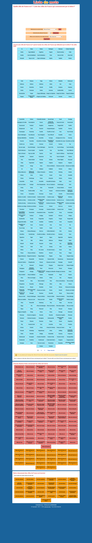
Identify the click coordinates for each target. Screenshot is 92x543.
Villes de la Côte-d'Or (40, 388)
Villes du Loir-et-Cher (40, 434)
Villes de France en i (40, 455)
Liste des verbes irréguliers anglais (73, 496)
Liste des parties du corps (51, 492)
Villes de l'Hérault (19, 383)
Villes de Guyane (30, 371)
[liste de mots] (46, 2)
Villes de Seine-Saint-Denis (30, 417)
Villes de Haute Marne (72, 371)
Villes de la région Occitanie (30, 405)
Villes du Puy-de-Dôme (62, 438)
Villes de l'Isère (62, 383)
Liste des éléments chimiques (30, 484)
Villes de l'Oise (73, 383)
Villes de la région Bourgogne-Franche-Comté (62, 396)
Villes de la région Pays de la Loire (41, 405)
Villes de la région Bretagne (72, 396)
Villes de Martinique (62, 408)
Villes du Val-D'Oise (51, 442)
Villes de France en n (30, 459)
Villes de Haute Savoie (19, 375)
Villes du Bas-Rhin (62, 425)
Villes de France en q (62, 459)
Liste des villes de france (46, 500)
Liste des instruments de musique (30, 487)
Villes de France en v (51, 463)
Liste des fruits (19, 487)
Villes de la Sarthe (73, 404)
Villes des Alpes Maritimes (51, 417)
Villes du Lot (62, 434)
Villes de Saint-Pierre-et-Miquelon (41, 413)
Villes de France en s (19, 463)
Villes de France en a (19, 451)
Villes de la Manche (62, 392)
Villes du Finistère (51, 429)
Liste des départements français (73, 479)
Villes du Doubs (40, 429)
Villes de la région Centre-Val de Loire (19, 400)
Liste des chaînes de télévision (51, 479)
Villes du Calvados (73, 425)
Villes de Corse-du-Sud (62, 367)
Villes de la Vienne (30, 408)
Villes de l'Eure (62, 379)
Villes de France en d (51, 451)
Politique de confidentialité (50, 504)
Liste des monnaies (19, 492)
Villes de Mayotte (72, 408)
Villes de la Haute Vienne (40, 392)
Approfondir (46, 39)
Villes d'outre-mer (19, 367)
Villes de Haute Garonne (51, 371)
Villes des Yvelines (51, 425)
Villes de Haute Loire (62, 371)
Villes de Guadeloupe (19, 371)
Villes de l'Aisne (40, 375)
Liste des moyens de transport (30, 492)
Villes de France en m (19, 459)
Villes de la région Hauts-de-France (51, 400)
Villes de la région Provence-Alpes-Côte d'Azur (51, 404)
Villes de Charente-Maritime (41, 367)
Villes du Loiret (51, 434)
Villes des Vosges (40, 425)
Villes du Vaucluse (46, 446)
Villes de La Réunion (62, 404)
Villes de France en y (41, 468)
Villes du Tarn (19, 442)
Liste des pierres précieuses (72, 492)
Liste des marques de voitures (62, 488)
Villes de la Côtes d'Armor (51, 388)
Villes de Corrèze (51, 367)
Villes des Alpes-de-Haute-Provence (62, 417)
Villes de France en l (72, 455)
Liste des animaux (19, 479)
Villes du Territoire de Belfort (41, 442)
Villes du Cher (30, 429)
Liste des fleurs (62, 483)
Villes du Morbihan (30, 438)
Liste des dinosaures (19, 484)
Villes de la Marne (72, 392)
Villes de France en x (73, 463)
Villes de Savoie (62, 413)
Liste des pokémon (19, 496)
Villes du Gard (62, 429)
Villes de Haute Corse (40, 371)
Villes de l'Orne (19, 388)
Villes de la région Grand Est (41, 400)
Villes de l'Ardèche (62, 375)
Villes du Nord (41, 438)
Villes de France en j (51, 455)
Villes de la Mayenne (19, 396)
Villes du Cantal (19, 429)
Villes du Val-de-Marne (62, 442)
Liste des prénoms (30, 496)
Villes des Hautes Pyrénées (40, 421)
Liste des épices (40, 483)
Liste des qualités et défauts (40, 496)
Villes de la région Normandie (72, 400)
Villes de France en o (41, 459)
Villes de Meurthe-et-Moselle (19, 413)
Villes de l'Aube (19, 379)
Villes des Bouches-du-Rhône (19, 421)
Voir (60, 29)
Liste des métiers (72, 487)
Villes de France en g (19, 455)
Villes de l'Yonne (30, 388)
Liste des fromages (72, 483)
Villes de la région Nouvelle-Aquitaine (19, 405)
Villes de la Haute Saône (30, 392)
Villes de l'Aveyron (41, 379)
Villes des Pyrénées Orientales (30, 426)
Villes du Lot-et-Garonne (72, 434)
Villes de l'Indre (40, 383)
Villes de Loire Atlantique (41, 409)
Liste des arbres (30, 479)
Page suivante (51, 350)
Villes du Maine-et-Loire (19, 438)
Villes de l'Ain (30, 375)
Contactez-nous (39, 504)
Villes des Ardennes (72, 417)
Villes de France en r (72, 459)
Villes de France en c (41, 451)
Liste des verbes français (61, 496)
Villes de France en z (51, 468)
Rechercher (55, 33)
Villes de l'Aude (30, 379)
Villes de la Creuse (62, 388)
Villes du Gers (73, 429)
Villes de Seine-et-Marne (19, 417)
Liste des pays (62, 492)
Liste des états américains (51, 484)
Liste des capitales (41, 479)
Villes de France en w (62, 463)
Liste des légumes (41, 487)
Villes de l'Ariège (72, 375)
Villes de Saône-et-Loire (51, 413)
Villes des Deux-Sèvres (30, 421)
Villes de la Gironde (19, 392)
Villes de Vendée (40, 417)
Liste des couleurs (62, 479)
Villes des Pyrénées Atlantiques (19, 426)
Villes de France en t (30, 463)
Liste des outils (40, 492)
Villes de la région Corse (30, 400)
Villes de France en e (62, 451)
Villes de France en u (41, 463)
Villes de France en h (30, 455)
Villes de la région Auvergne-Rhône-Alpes (51, 396)
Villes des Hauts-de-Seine (62, 421)
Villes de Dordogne (73, 367)
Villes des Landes (72, 421)
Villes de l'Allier (51, 375)
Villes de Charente (30, 367)
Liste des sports (51, 496)
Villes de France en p (51, 459)
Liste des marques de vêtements (51, 488)
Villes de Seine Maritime (72, 413)
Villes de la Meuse (30, 396)
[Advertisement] (46, 17)
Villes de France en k (62, 455)
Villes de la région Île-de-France (62, 400)
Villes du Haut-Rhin (19, 434)
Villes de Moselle (30, 413)
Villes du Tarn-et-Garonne (30, 442)
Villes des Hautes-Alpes (51, 421)
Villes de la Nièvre (41, 396)
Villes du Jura (30, 434)
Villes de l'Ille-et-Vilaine (30, 384)
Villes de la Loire (51, 392)
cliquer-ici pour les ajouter (61, 355)
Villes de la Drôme (73, 388)
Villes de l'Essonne (51, 379)
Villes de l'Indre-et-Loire (51, 384)
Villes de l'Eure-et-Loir (73, 380)
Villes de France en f (72, 450)
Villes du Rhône (72, 438)
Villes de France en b (30, 451)
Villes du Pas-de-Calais (51, 438)
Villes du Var (72, 442)
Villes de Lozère (51, 408)
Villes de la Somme (19, 408)
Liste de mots (47, 506)
